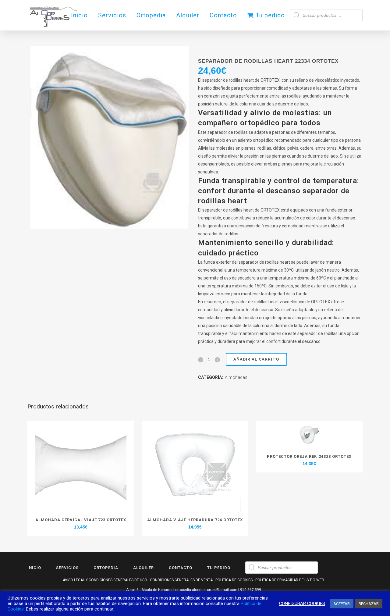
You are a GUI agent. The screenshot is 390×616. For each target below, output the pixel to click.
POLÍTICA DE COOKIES (234, 580)
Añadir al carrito (256, 359)
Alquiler (143, 567)
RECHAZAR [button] (369, 603)
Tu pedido (218, 567)
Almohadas (236, 377)
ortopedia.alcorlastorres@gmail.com (206, 590)
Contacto (180, 567)
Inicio (34, 567)
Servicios (67, 567)
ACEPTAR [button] (341, 603)
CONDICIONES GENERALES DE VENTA (181, 580)
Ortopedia (106, 567)
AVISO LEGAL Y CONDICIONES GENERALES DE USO (105, 580)
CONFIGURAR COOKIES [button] (302, 603)
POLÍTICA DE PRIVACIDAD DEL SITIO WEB (289, 580)
